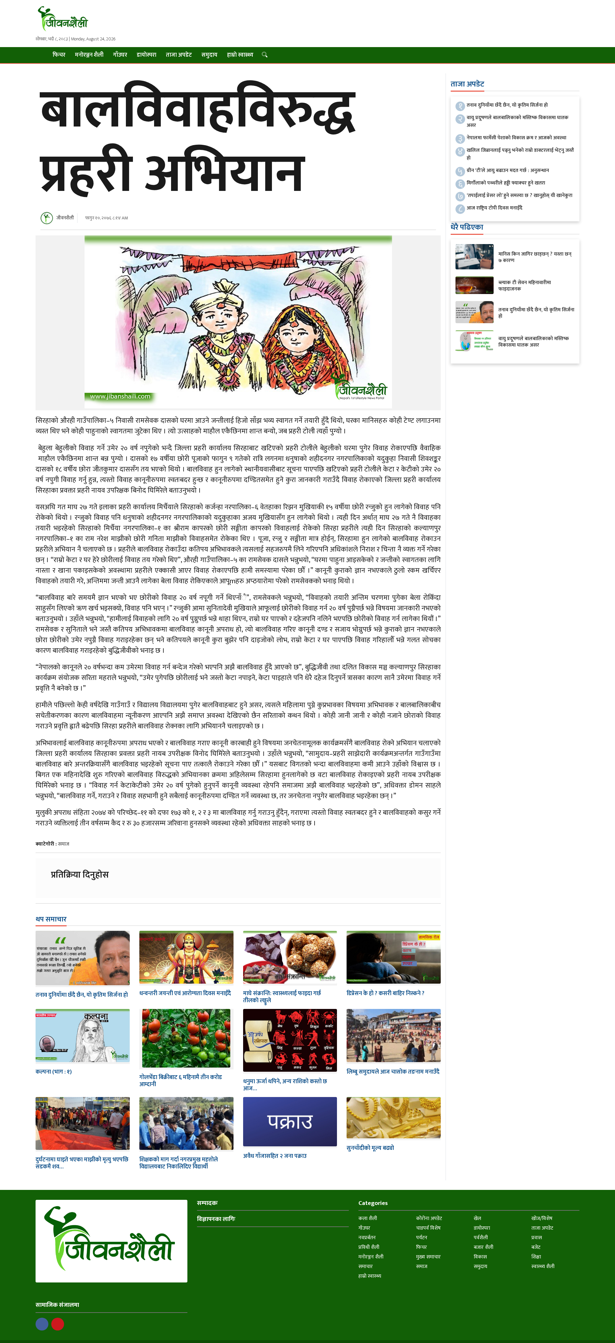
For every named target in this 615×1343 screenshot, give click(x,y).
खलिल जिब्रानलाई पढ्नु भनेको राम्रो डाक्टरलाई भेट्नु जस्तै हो (520, 154)
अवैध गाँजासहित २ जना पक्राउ (275, 1156)
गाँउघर (120, 55)
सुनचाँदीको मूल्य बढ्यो (370, 1148)
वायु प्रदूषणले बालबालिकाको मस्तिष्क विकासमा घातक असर (518, 121)
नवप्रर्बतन (367, 1237)
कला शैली (367, 1218)
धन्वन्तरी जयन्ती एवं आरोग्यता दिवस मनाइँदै (185, 993)
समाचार (365, 1266)
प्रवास (536, 1237)
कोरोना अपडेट (429, 1218)
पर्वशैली (481, 1237)
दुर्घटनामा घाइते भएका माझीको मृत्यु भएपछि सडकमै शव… (82, 1163)
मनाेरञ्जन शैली (89, 55)
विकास (480, 1257)
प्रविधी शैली (368, 1247)
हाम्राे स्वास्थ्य (240, 55)
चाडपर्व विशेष (428, 1228)
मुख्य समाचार (428, 1257)
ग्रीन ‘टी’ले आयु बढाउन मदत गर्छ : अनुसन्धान (508, 170)
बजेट (535, 1247)
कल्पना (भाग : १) (54, 1072)
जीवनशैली (65, 218)
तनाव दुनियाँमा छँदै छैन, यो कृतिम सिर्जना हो (82, 995)
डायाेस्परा (146, 55)
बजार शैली (483, 1247)
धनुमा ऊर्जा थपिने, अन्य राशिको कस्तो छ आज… (285, 1085)
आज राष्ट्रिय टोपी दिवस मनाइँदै (494, 208)
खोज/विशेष (542, 1218)
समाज (63, 844)
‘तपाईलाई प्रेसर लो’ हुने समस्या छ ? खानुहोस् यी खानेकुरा (519, 195)
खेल (477, 1218)
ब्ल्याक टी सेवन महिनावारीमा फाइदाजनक (524, 285)
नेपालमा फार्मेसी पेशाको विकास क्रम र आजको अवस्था (516, 138)
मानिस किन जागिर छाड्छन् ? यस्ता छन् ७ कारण (534, 257)
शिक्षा (536, 1257)
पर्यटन (421, 1237)
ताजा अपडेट (179, 55)
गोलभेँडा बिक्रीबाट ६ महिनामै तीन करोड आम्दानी (180, 1081)
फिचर (59, 55)
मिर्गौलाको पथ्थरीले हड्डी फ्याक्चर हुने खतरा (506, 183)
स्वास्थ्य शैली (542, 1266)
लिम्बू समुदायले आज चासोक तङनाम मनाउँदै (393, 1072)
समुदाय (209, 55)
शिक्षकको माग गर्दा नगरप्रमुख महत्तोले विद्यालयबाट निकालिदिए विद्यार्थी (178, 1163)
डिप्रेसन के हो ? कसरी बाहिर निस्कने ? (385, 993)
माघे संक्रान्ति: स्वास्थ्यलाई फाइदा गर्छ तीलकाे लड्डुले (282, 997)
